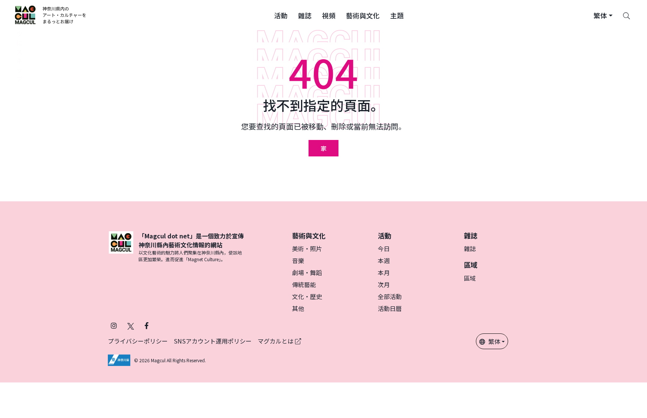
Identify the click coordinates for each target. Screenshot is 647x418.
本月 (384, 272)
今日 (384, 248)
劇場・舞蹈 (307, 272)
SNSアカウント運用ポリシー (213, 340)
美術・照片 (307, 248)
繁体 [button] (494, 341)
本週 (384, 260)
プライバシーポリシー (138, 340)
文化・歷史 (307, 296)
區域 (470, 278)
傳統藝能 (304, 284)
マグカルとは (276, 340)
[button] (281, 15)
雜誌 (470, 248)
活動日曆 (390, 308)
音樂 (298, 260)
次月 (384, 284)
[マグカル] (121, 247)
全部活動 (390, 296)
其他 (298, 308)
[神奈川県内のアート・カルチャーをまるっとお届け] (50, 15)
